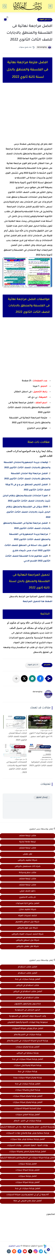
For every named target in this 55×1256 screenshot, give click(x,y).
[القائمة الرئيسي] (50, 6)
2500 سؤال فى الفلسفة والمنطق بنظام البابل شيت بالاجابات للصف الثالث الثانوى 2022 (28, 512)
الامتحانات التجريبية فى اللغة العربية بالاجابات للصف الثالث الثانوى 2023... (16, 767)
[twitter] (30, 1251)
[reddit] (14, 1251)
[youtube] (25, 1251)
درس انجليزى (14, 1246)
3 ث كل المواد (44, 20)
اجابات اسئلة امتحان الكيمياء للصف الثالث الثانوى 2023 (17, 736)
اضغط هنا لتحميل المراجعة (37, 601)
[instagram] (36, 1251)
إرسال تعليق (42, 797)
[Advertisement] (27, 115)
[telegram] (41, 1251)
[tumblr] (9, 1251)
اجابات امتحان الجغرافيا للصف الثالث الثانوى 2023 (40, 764)
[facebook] (19, 1251)
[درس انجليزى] (27, 6)
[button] (40, 678)
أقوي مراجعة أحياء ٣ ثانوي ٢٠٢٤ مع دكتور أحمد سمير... (40, 735)
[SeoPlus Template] (45, 1246)
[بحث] (5, 6)
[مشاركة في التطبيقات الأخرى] (16, 678)
